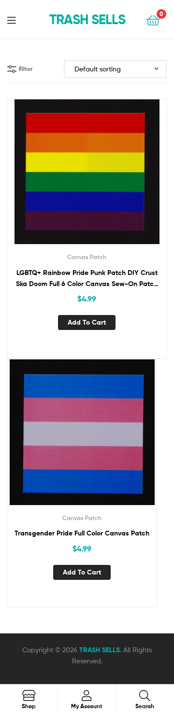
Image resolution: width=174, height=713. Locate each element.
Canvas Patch (86, 257)
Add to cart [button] (87, 322)
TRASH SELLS (87, 19)
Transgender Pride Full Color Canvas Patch (81, 533)
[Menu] (17, 19)
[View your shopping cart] (153, 19)
